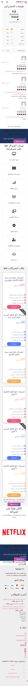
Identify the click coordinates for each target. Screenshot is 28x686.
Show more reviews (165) (14, 126)
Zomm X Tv (23, 614)
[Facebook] (25, 649)
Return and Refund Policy (12, 677)
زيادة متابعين (23, 616)
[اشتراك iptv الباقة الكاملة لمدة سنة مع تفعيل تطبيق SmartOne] (24, 92)
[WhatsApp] (25, 657)
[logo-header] (21, 2)
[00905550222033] (14, 638)
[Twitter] (25, 655)
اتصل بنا (12, 669)
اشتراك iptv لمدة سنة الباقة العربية (14, 117)
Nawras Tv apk (17, 604)
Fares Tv (23, 618)
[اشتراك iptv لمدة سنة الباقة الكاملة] (24, 71)
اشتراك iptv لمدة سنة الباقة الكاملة (14, 71)
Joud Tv (24, 620)
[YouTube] (25, 651)
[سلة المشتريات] (7, 2)
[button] (2, 2)
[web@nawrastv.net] (14, 634)
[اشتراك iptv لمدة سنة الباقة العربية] (24, 117)
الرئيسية (12, 665)
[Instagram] (25, 653)
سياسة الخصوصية (12, 673)
